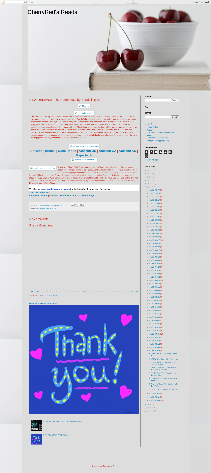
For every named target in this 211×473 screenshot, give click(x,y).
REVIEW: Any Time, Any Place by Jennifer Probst (162, 363)
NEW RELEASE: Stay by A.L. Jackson (163, 389)
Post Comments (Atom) (49, 295)
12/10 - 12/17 (154, 197)
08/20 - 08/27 (154, 250)
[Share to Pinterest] (83, 205)
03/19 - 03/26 (154, 324)
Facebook (34, 195)
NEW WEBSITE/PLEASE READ (43, 303)
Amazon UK (87, 151)
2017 (149, 187)
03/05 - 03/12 (154, 331)
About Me (150, 130)
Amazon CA (107, 151)
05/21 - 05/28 (154, 294)
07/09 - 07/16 (154, 270)
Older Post (134, 291)
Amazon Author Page (83, 195)
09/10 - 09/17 (154, 240)
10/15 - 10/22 (154, 223)
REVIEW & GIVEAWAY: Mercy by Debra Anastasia (62, 421)
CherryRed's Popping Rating (158, 141)
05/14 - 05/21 (154, 297)
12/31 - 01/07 (154, 190)
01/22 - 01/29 (154, 351)
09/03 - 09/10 (154, 244)
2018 (149, 184)
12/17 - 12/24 (154, 193)
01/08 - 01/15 (154, 397)
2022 (149, 170)
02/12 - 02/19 (154, 341)
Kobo (72, 151)
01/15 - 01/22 (154, 394)
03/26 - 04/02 (154, 321)
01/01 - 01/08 (154, 400)
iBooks (50, 151)
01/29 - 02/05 (154, 347)
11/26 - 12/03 (154, 203)
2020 (149, 177)
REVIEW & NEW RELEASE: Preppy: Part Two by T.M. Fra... (163, 369)
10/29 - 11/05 (154, 217)
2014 (149, 411)
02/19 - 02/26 (154, 337)
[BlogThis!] (75, 205)
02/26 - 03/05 (154, 334)
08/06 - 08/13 (154, 257)
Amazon (36, 151)
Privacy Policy (152, 127)
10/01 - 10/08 (154, 230)
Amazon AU (127, 151)
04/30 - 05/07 (154, 304)
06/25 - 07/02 (154, 277)
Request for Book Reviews (157, 138)
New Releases (51, 209)
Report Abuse (151, 160)
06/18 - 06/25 (154, 280)
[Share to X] (78, 205)
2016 (149, 405)
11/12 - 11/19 (154, 210)
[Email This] (72, 205)
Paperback (84, 155)
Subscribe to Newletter (40, 192)
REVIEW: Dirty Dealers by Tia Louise (163, 359)
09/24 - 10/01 (154, 233)
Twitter (44, 195)
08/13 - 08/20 (154, 254)
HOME (149, 124)
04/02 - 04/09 (154, 317)
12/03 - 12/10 (154, 200)
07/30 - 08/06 (154, 260)
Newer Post (34, 291)
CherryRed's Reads (52, 12)
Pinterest (53, 195)
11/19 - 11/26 (154, 207)
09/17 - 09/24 (154, 237)
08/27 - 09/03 (154, 247)
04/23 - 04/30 (154, 307)
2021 (149, 174)
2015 (149, 408)
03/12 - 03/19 (154, 327)
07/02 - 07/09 (154, 274)
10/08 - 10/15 (154, 227)
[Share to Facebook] (80, 205)
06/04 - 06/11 (154, 287)
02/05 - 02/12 (154, 344)
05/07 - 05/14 (154, 300)
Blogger (116, 466)
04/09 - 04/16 (154, 314)
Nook (62, 151)
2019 (149, 180)
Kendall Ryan (40, 209)
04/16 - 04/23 (154, 311)
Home (84, 291)
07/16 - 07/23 (154, 267)
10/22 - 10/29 (154, 220)
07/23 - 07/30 (154, 264)
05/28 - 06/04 (154, 290)
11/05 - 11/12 (154, 213)
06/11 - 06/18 (154, 284)
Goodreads (66, 195)
